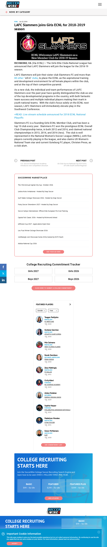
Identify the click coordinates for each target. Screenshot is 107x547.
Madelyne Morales (52, 418)
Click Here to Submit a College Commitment (53, 288)
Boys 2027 (33, 279)
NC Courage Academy (52, 385)
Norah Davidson (51, 355)
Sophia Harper (50, 405)
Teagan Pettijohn (51, 317)
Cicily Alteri (49, 380)
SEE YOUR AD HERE (53, 252)
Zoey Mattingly (50, 368)
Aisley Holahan (50, 393)
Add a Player (53, 498)
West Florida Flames (52, 347)
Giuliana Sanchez (51, 330)
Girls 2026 (73, 271)
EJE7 (46, 435)
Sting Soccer (49, 422)
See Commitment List (53, 445)
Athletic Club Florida (52, 334)
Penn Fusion (49, 359)
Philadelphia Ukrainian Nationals (57, 410)
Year (51, 310)
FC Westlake (49, 321)
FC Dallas (48, 372)
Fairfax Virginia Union (52, 397)
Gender (40, 310)
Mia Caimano (49, 342)
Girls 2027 (33, 271)
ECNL (16, 22)
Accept (14, 543)
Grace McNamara (51, 431)
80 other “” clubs (26, 78)
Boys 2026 (73, 279)
